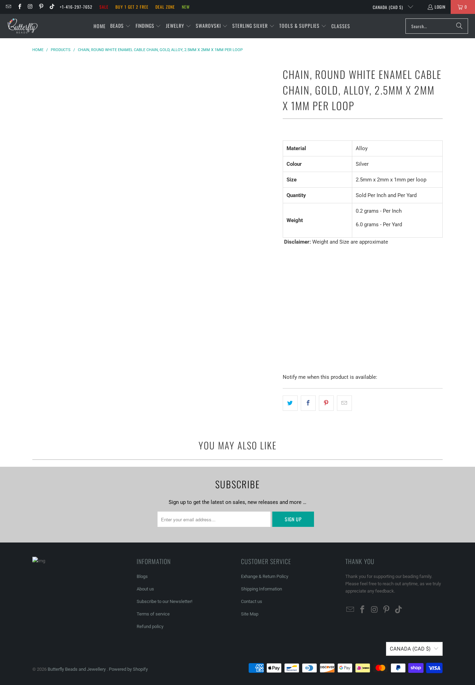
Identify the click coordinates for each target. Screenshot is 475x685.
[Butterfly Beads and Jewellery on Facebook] (19, 7)
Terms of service (153, 614)
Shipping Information (261, 589)
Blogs (142, 576)
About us (145, 589)
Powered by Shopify (128, 669)
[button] (120, 26)
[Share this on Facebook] (308, 403)
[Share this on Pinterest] (326, 403)
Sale (103, 7)
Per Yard (327, 292)
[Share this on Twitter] (290, 403)
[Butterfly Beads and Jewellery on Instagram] (30, 7)
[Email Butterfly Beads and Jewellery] (8, 7)
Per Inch (296, 292)
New (186, 7)
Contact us (251, 601)
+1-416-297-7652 (76, 7)
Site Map (249, 614)
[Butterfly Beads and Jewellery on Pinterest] (41, 7)
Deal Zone (165, 7)
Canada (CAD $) (388, 7)
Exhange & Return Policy (264, 576)
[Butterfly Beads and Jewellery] (22, 26)
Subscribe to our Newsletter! (164, 601)
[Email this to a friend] (344, 403)
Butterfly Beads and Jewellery (77, 669)
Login (440, 7)
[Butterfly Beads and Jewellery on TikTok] (52, 7)
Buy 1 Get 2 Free (131, 7)
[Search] (459, 26)
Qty (286, 313)
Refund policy (150, 626)
